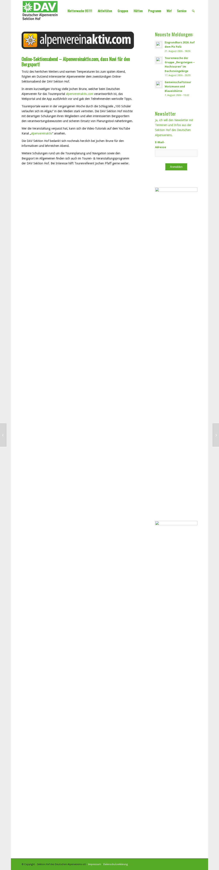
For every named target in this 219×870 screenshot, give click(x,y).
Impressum (94, 864)
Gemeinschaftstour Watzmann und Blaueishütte (178, 86)
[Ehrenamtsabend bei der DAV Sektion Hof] (3, 435)
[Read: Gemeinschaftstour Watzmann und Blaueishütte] (159, 84)
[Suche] (193, 10)
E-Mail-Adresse (160, 145)
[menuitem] (80, 10)
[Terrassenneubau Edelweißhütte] (215, 435)
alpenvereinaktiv (41, 133)
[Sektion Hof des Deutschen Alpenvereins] (40, 10)
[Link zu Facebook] (194, 864)
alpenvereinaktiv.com (79, 94)
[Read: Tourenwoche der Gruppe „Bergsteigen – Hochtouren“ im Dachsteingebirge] (159, 60)
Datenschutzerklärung (115, 864)
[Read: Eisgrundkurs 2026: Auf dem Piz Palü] (159, 45)
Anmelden (176, 166)
